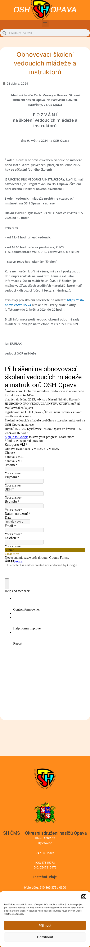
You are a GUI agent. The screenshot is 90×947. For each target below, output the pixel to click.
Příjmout (45, 925)
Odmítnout (45, 937)
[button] (84, 897)
